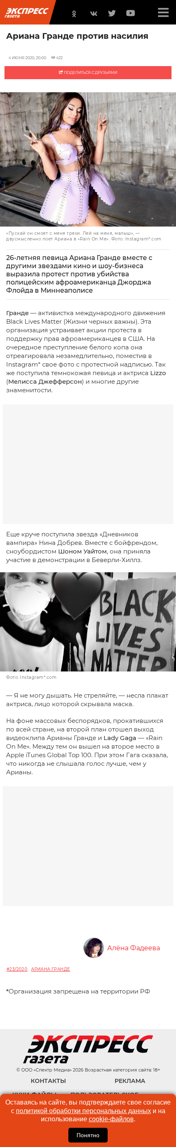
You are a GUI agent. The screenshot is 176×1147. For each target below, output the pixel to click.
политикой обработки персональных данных (83, 1110)
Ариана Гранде (50, 969)
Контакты (48, 1081)
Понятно (88, 1135)
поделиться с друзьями (90, 72)
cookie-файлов (111, 1119)
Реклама (130, 1081)
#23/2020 (17, 969)
